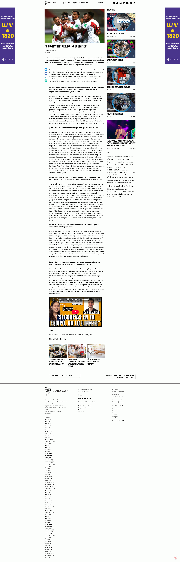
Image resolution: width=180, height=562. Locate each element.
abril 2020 (47, 557)
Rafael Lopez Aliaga (128, 192)
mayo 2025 (48, 449)
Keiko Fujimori (113, 180)
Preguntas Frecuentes (85, 408)
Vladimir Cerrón (114, 196)
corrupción (119, 162)
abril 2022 (47, 522)
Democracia (110, 165)
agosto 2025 (48, 443)
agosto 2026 (48, 419)
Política (113, 189)
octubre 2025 (49, 439)
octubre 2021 (49, 534)
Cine (131, 156)
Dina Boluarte (126, 164)
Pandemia (129, 183)
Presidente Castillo (115, 191)
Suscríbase (81, 412)
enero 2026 (48, 433)
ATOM (122, 420)
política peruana (122, 189)
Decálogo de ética (84, 3)
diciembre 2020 (49, 553)
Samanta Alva (51, 51)
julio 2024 (47, 469)
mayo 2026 (48, 425)
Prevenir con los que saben (115, 33)
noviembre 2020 (49, 555)
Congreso (111, 159)
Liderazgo (121, 180)
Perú (90, 335)
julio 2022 (47, 516)
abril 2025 (47, 451)
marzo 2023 (48, 500)
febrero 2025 (48, 455)
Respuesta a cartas (117, 405)
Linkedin (114, 415)
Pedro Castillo (116, 186)
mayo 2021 (48, 544)
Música (119, 183)
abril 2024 (47, 475)
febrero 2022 (48, 526)
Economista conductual (68, 335)
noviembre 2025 (49, 437)
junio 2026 (48, 423)
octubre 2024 (49, 463)
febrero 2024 (48, 479)
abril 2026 (47, 427)
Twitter (114, 413)
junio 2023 (48, 494)
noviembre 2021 (49, 532)
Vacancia (129, 194)
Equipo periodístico (84, 398)
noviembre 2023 (49, 484)
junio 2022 (48, 518)
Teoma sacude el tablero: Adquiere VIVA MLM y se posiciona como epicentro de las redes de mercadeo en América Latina (121, 143)
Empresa (80, 335)
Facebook (115, 411)
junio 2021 (48, 542)
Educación (116, 167)
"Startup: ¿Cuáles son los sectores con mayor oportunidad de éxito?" (57, 362)
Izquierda (130, 177)
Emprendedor (126, 170)
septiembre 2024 (50, 465)
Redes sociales (111, 194)
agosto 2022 (48, 514)
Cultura (131, 162)
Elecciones (123, 167)
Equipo (74, 3)
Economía (110, 167)
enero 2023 (48, 504)
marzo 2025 (48, 453)
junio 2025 (48, 447)
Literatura (131, 180)
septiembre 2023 (50, 488)
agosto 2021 (48, 538)
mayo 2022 (48, 520)
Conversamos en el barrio (115, 60)
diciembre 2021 (49, 530)
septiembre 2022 (50, 512)
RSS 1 (114, 420)
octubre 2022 (49, 510)
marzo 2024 (48, 477)
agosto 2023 (48, 490)
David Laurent (54, 335)
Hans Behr (113, 36)
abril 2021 (47, 546)
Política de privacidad (84, 406)
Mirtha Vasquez (111, 183)
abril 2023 (47, 498)
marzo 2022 (48, 524)
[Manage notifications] (175, 557)
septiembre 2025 (50, 441)
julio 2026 (47, 421)
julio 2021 (47, 540)
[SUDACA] (50, 3)
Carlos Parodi (126, 156)
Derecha (117, 165)
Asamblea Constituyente (114, 156)
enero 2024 (48, 481)
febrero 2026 (48, 431)
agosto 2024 (48, 467)
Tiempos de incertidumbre (115, 114)
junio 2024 (48, 471)
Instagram (115, 417)
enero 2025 (48, 457)
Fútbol (86, 335)
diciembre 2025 (49, 435)
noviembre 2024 (49, 461)
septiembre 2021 (50, 536)
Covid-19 (125, 162)
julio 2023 (47, 492)
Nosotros (81, 410)
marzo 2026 (48, 429)
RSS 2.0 (118, 420)
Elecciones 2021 (114, 169)
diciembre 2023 (49, 483)
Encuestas (126, 172)
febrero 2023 (48, 502)
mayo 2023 (48, 496)
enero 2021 (48, 552)
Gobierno (112, 177)
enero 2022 (48, 528)
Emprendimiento (112, 172)
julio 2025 (47, 445)
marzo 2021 (48, 548)
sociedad (118, 194)
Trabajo (124, 194)
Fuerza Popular (123, 174)
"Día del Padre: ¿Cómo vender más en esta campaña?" (93, 362)
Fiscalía (116, 174)
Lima (126, 180)
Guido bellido (122, 177)
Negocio (123, 183)
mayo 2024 (48, 473)
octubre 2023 (49, 486)
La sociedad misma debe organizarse (118, 87)
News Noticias (114, 148)
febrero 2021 (48, 550)
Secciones (68, 3)
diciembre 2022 (49, 506)
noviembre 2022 (49, 508)
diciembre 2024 (49, 459)
